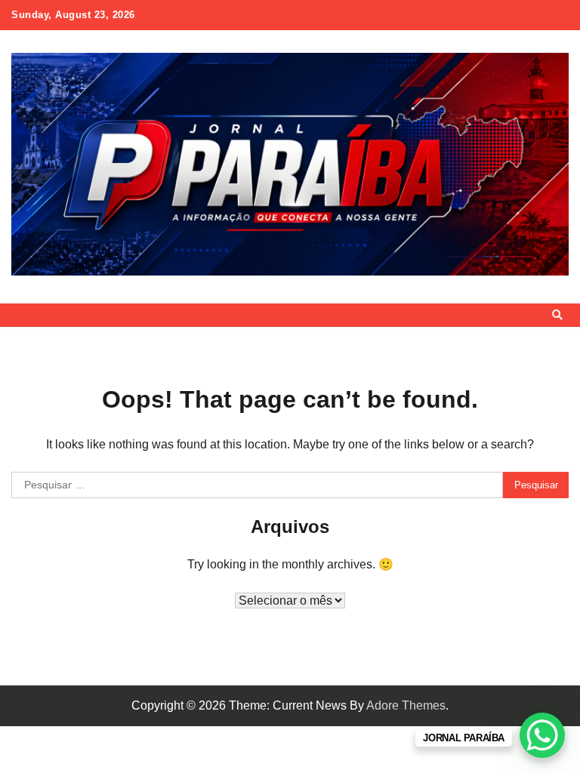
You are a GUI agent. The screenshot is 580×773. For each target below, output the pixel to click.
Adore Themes (406, 705)
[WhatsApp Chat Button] (542, 735)
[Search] (557, 314)
